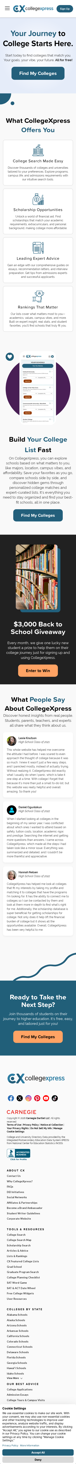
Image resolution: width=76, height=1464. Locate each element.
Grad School (14, 1266)
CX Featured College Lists (23, 1261)
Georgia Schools (17, 1362)
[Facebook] (11, 1100)
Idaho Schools (15, 1373)
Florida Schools (16, 1357)
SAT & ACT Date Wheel (21, 1288)
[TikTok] (55, 1100)
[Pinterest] (37, 1100)
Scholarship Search (19, 1245)
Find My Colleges (38, 73)
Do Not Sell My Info (41, 1128)
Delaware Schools (18, 1352)
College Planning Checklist (23, 1277)
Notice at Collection (52, 1124)
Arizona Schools (17, 1325)
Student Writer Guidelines (23, 1213)
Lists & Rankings (17, 1256)
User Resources (17, 1298)
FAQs (10, 1186)
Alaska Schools (16, 1320)
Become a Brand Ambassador (24, 1207)
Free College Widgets (20, 1293)
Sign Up (65, 8)
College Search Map (19, 1240)
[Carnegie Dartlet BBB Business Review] (18, 1160)
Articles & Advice (17, 1250)
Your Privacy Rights (18, 1128)
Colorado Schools (17, 1341)
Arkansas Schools (17, 1330)
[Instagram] (28, 1100)
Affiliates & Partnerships (22, 1202)
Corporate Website (19, 1218)
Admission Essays (17, 1394)
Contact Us (14, 1175)
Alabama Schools (17, 1314)
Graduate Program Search (23, 1272)
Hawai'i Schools (16, 1368)
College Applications (20, 1389)
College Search (16, 1234)
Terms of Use (14, 1124)
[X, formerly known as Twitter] (20, 1100)
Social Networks (17, 1197)
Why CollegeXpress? (20, 1181)
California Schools (18, 1336)
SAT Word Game (17, 1282)
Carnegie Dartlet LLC (38, 1118)
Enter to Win (38, 670)
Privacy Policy (31, 1124)
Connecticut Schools (20, 1346)
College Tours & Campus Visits (26, 1400)
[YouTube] (46, 1100)
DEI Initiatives (15, 1192)
